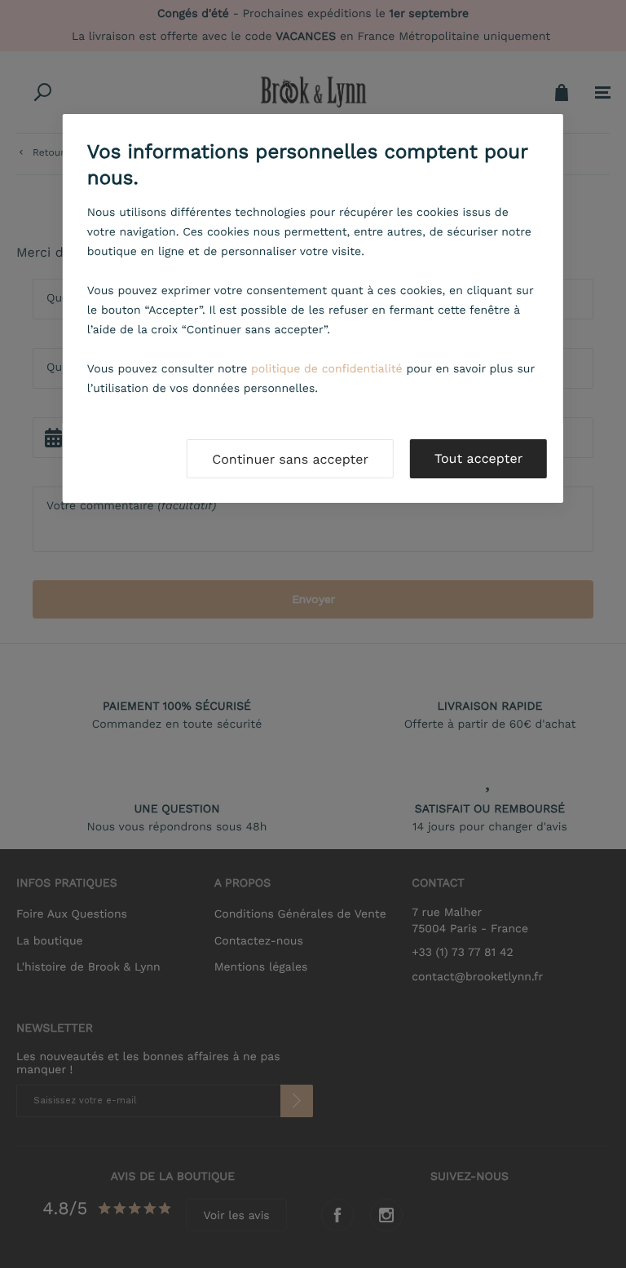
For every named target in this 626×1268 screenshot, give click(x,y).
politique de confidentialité (327, 369)
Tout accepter (478, 458)
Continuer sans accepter (290, 459)
